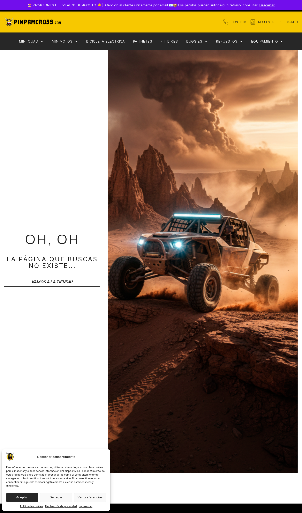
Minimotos (62, 41)
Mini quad (28, 41)
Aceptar (22, 497)
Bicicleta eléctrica (105, 41)
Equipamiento (264, 41)
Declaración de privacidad (61, 506)
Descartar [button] (267, 5)
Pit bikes (169, 41)
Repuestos (226, 41)
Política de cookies (31, 506)
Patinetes (142, 41)
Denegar (56, 497)
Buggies (194, 41)
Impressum (85, 506)
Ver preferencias (90, 497)
